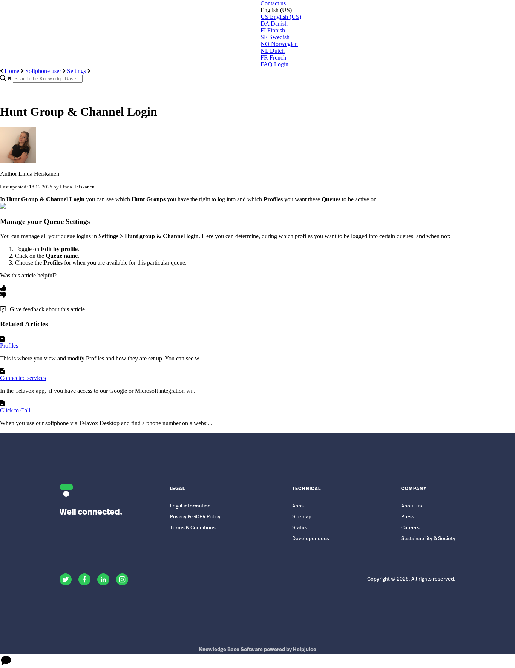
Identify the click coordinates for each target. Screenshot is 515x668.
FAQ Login (274, 64)
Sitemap (301, 517)
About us (411, 506)
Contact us (273, 3)
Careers (410, 528)
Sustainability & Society (428, 538)
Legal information (190, 506)
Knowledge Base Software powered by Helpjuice (257, 649)
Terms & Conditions (193, 528)
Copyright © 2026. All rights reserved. (411, 579)
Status (299, 528)
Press (407, 517)
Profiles (9, 345)
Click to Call (15, 410)
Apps (298, 506)
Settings (76, 71)
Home (13, 71)
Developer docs (310, 538)
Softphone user (43, 71)
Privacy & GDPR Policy (195, 517)
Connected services (23, 378)
